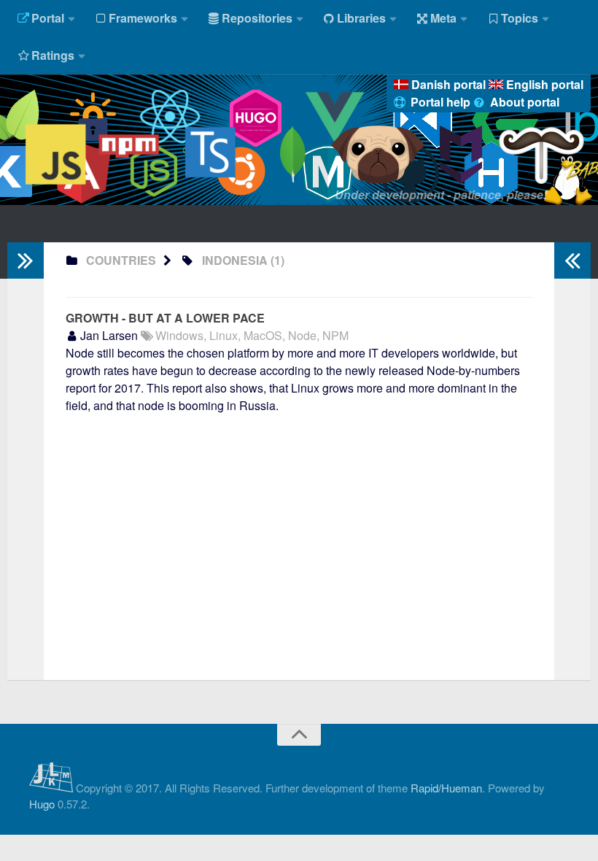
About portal (523, 101)
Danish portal (448, 84)
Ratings (52, 55)
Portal (47, 17)
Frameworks (143, 17)
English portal (543, 84)
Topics (519, 17)
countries (121, 260)
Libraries (361, 17)
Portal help (440, 101)
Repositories (257, 17)
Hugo (42, 803)
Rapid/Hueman (446, 787)
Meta (443, 17)
